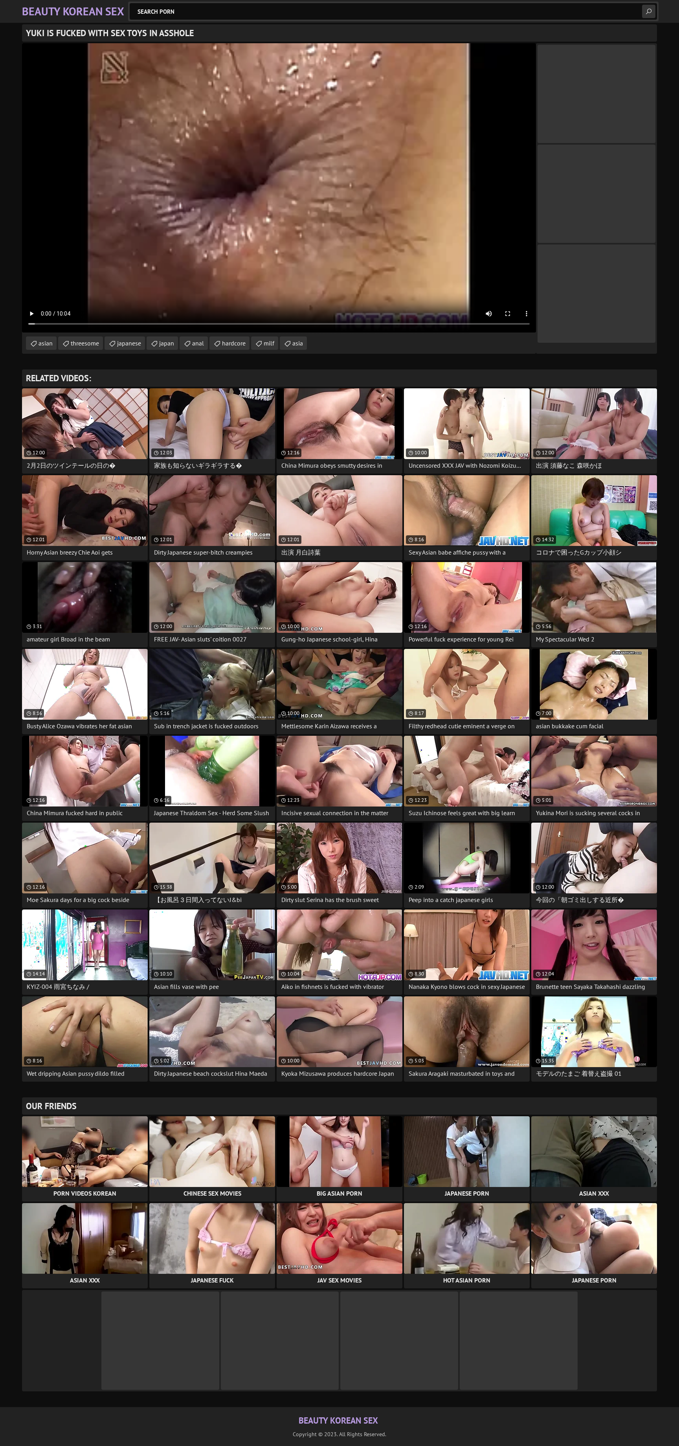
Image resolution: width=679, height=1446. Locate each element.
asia (297, 343)
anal (198, 343)
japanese (129, 343)
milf (269, 343)
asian (46, 343)
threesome (85, 343)
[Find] (648, 11)
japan (166, 343)
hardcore (234, 343)
